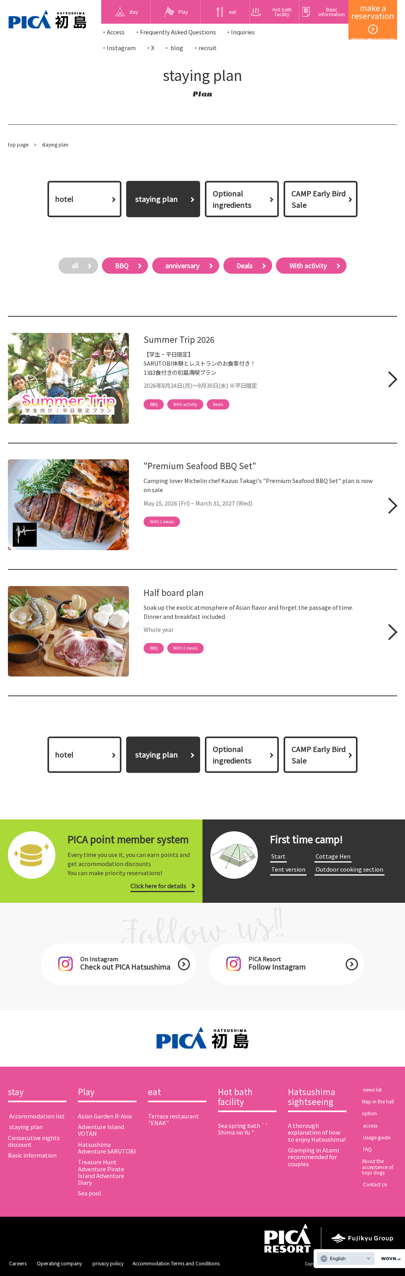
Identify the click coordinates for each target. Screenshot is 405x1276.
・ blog (173, 47)
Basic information (32, 1155)
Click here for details (158, 885)
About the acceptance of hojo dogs (378, 1167)
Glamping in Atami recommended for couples (313, 1156)
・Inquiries (240, 32)
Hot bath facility (235, 1097)
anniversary (182, 265)
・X (150, 47)
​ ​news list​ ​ (372, 1089)
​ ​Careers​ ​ (18, 1263)
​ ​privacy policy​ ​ (108, 1263)
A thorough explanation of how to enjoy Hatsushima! (317, 1132)
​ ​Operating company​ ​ (59, 1263)
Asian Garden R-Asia (105, 1116)
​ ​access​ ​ (370, 1125)
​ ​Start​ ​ (278, 856)
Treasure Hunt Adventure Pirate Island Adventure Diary (101, 1172)
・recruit (205, 47)
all (75, 265)
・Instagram (118, 47)
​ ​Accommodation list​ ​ (37, 1116)
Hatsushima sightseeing (311, 1097)
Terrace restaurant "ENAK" (173, 1119)
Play (86, 1092)
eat (154, 1092)
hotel (64, 199)
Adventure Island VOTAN (101, 1129)
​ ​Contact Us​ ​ (375, 1184)
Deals (245, 265)
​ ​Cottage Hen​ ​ (333, 856)
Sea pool (89, 1193)
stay (16, 1092)
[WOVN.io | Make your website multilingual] (389, 1259)
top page (18, 144)
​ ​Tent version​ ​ (288, 869)
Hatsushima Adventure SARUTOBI (107, 1147)
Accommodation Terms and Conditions (176, 1263)
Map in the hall (378, 1101)
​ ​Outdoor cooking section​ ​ (349, 869)
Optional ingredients (232, 199)
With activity (308, 265)
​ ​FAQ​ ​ (367, 1149)
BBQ (122, 265)
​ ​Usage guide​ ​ (377, 1137)
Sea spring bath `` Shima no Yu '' (243, 1128)
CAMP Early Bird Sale (318, 199)
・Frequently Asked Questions (175, 32)
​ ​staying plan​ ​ (26, 1126)
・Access (113, 32)
